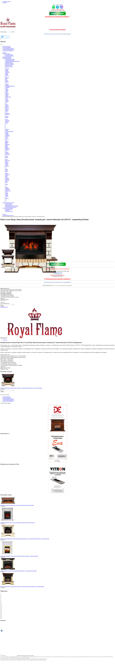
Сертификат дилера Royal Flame (41, 655)
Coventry (7, 101)
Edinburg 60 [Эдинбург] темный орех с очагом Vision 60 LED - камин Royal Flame (17, 505)
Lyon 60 (6, 139)
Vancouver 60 (8, 190)
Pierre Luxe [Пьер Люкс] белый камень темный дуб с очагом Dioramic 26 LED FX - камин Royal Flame (21, 388)
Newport (7, 153)
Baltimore (7, 77)
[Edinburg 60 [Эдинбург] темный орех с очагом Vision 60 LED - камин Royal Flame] (7, 504)
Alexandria (7, 72)
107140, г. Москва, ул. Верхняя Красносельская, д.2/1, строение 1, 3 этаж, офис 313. (17, 622)
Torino (6, 184)
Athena (6, 73)
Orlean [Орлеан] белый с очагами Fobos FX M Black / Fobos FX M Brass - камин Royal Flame (19, 556)
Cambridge (7, 87)
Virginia (6, 196)
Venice (6, 192)
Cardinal (7, 90)
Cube (6, 102)
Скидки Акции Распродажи (8, 49)
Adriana (6, 71)
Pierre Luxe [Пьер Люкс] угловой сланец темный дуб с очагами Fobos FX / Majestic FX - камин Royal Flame (22, 586)
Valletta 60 (7, 188)
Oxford (6, 157)
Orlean (6, 156)
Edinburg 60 (7, 114)
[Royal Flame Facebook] (1, 631)
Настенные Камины (7, 47)
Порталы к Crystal (9, 66)
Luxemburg (7, 135)
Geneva (6, 119)
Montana (7, 149)
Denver (6, 106)
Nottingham (7, 154)
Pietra (6, 161)
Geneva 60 (7, 120)
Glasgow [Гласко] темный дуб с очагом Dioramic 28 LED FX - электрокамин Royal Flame (18, 570)
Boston (6, 80)
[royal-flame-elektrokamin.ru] (7, 27)
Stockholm (7, 180)
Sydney (6, 182)
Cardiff (6, 89)
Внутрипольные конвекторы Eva (8, 613)
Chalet (6, 92)
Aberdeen (7, 68)
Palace (6, 159)
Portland (6, 162)
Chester (6, 95)
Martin (6, 145)
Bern (6, 79)
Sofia (6, 176)
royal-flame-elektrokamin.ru (11, 655)
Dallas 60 (7, 105)
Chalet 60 (7, 93)
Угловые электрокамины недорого (12, 61)
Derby (6, 108)
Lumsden (7, 134)
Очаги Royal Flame (9, 54)
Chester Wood (8, 96)
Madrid (6, 142)
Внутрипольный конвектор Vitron (9, 614)
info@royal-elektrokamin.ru (58, 9)
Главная (4, 52)
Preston (6, 164)
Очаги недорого (8, 203)
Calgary (6, 83)
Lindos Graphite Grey (9, 131)
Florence (7, 116)
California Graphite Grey (10, 86)
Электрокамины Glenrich (7, 617)
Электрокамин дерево (9, 59)
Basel (6, 78)
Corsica (6, 99)
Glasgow (7, 121)
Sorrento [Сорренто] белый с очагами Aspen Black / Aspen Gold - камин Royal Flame (17, 522)
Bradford (7, 81)
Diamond (7, 109)
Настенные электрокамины (10, 206)
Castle (6, 91)
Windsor (6, 198)
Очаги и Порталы (6, 46)
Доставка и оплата (6, 1)
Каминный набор (8, 209)
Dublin (6, 110)
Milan (6, 146)
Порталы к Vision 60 (9, 64)
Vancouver (7, 189)
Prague (6, 163)
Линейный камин (9, 62)
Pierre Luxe (7, 160)
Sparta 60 (7, 178)
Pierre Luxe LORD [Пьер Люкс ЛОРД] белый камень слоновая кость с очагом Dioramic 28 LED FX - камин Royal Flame (24, 538)
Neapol (6, 151)
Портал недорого (8, 204)
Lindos (6, 130)
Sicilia (6, 175)
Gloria (6, 122)
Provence (7, 165)
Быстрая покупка (3, 307)
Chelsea (6, 94)
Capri (6, 88)
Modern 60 (7, 148)
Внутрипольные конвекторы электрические (11, 616)
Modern (6, 147)
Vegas (6, 191)
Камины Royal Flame (7, 58)
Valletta (6, 187)
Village (6, 195)
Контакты (5, 2)
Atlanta (6, 74)
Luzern (6, 136)
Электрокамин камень (9, 60)
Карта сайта (4, 618)
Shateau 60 (7, 174)
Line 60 (6, 132)
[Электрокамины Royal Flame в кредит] (57, 14)
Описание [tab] (5, 339)
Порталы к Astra (8, 65)
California (7, 85)
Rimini (6, 169)
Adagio (6, 69)
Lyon (6, 137)
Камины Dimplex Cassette (7, 610)
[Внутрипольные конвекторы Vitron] (57, 479)
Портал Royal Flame (9, 55)
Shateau (6, 173)
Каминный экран (8, 211)
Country (6, 100)
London (6, 133)
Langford (7, 129)
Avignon (7, 75)
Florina (6, 117)
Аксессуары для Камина (8, 50)
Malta (6, 143)
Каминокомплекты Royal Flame (11, 205)
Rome (6, 171)
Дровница (7, 210)
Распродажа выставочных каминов (56, 16)
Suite (6, 181)
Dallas (6, 104)
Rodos (6, 170)
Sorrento (7, 177)
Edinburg (7, 113)
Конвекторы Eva (5, 611)
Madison (7, 141)
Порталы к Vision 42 (9, 63)
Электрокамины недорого (8, 48)
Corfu (6, 97)
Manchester (7, 144)
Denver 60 (7, 107)
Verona (6, 194)
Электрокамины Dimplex (57, 29)
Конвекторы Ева (5, 612)
